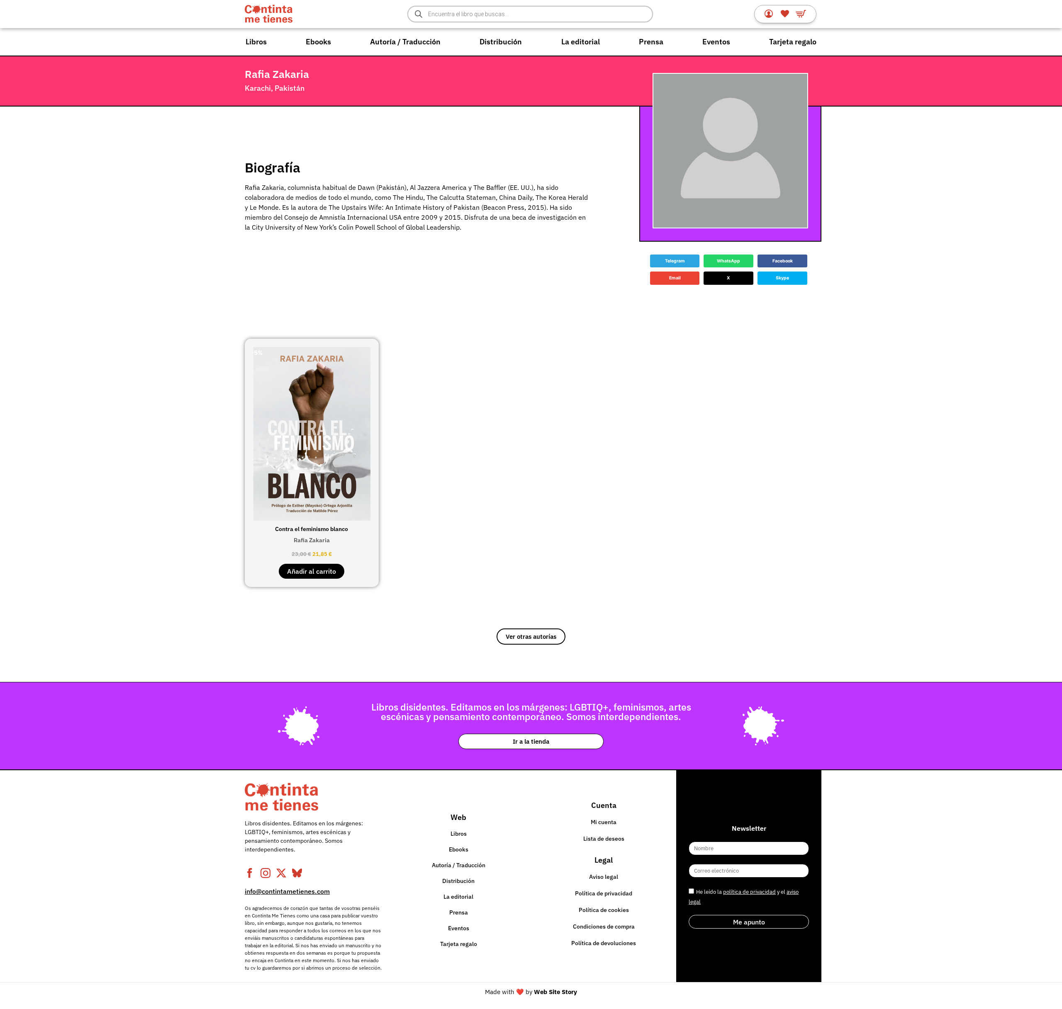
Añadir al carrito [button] (311, 571)
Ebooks (318, 41)
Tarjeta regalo (792, 41)
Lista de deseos (603, 838)
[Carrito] (801, 13)
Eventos (716, 41)
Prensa (651, 41)
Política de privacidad (603, 893)
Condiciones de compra (604, 926)
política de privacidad (749, 891)
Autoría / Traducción (405, 41)
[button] (675, 261)
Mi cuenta (603, 822)
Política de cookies (604, 910)
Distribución (501, 41)
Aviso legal (603, 876)
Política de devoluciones (603, 943)
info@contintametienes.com (287, 891)
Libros (256, 41)
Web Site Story (555, 992)
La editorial (580, 41)
